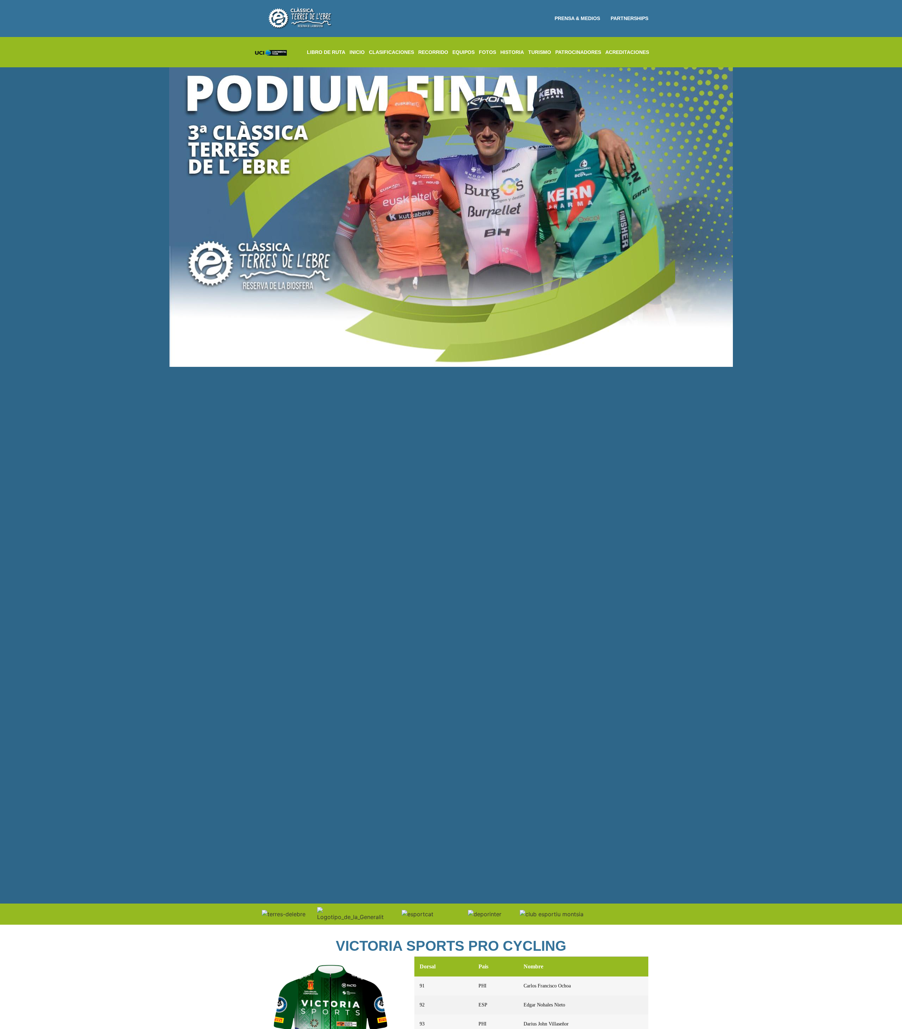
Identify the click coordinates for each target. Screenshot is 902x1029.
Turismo (539, 52)
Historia (512, 52)
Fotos (487, 52)
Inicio (357, 52)
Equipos (463, 52)
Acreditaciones (627, 52)
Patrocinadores (578, 52)
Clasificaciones (391, 52)
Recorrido (433, 52)
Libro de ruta (326, 52)
